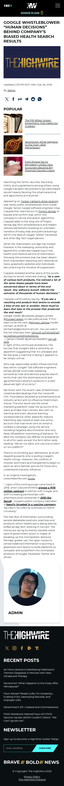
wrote (31, 478)
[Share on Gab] (20, 99)
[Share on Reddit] (33, 99)
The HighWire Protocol (32, 780)
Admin (11, 90)
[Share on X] (7, 99)
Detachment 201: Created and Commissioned (31, 707)
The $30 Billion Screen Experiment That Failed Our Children (41, 123)
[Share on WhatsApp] (39, 99)
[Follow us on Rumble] (29, 648)
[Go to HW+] (7, 5)
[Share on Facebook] (13, 99)
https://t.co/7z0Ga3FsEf (45, 332)
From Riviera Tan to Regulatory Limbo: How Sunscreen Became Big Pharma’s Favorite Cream (40, 166)
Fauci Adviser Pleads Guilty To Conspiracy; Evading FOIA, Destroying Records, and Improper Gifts (28, 697)
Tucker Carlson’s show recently (39, 201)
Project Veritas (47, 211)
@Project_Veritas (39, 322)
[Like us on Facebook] (21, 648)
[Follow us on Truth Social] (36, 648)
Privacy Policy (32, 777)
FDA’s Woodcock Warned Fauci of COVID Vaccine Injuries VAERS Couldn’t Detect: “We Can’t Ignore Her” (30, 717)
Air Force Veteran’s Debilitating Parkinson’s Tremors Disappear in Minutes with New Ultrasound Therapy (29, 673)
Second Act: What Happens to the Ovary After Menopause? (41, 145)
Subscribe (45, 748)
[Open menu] (57, 5)
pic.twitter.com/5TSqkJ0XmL (21, 336)
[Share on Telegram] (26, 99)
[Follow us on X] (7, 648)
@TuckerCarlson (14, 319)
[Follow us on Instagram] (14, 648)
